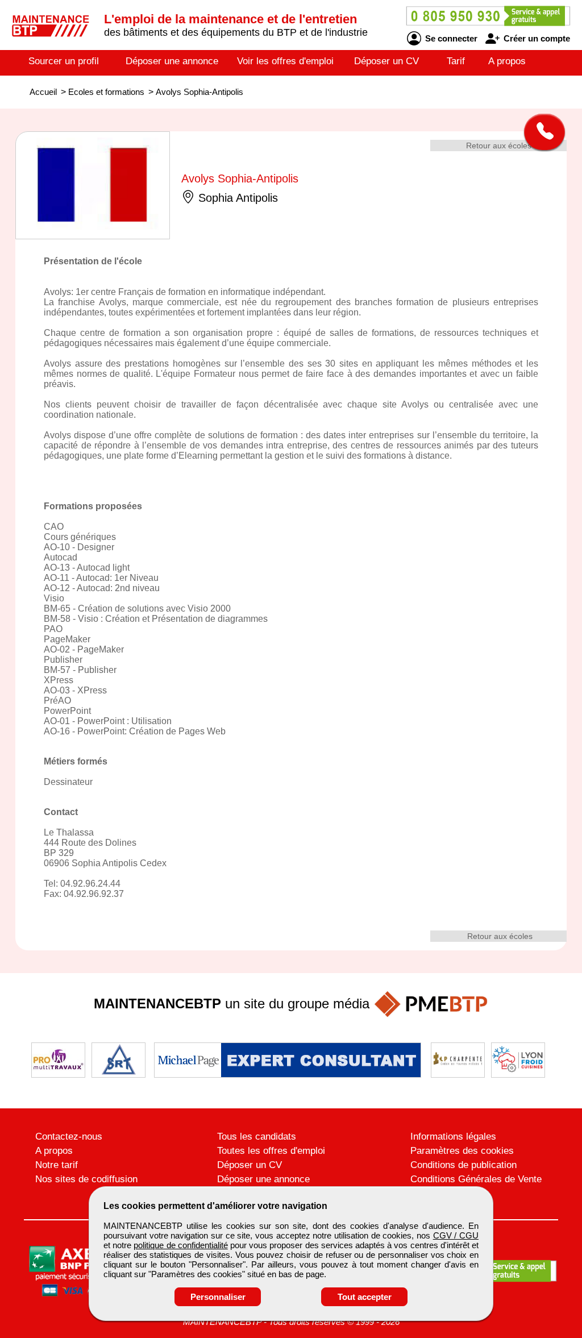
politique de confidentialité (180, 1245)
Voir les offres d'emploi (285, 61)
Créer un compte (535, 38)
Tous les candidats (256, 1136)
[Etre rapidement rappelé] (540, 132)
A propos (507, 61)
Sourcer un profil (63, 61)
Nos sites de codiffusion (86, 1179)
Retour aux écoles (498, 145)
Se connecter (450, 38)
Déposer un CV (386, 61)
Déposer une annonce (172, 61)
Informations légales (453, 1136)
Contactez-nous (68, 1136)
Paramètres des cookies (462, 1150)
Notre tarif (56, 1165)
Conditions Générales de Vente (476, 1179)
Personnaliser (218, 1297)
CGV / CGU (456, 1235)
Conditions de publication (463, 1165)
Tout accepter (365, 1297)
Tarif (456, 61)
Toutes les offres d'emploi (271, 1150)
